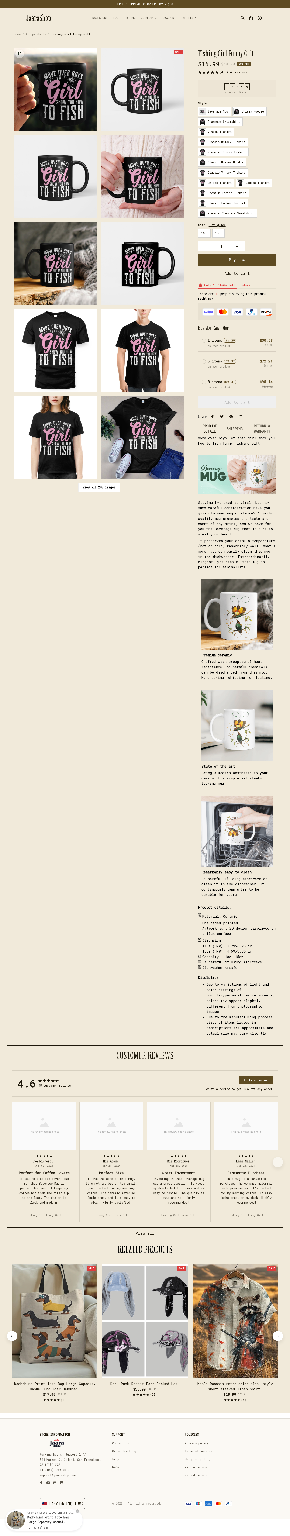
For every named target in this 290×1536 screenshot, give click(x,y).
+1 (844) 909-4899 (54, 1470)
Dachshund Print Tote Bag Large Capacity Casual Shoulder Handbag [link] (48, 1522)
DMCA (115, 1467)
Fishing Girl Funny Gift (44, 1215)
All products (35, 34)
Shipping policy (197, 1459)
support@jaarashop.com (58, 1475)
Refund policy (196, 1475)
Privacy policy (197, 1443)
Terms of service (198, 1451)
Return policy (196, 1467)
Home (17, 34)
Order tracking (124, 1451)
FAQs (115, 1459)
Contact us (120, 1443)
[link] (16, 1520)
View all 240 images (99, 487)
